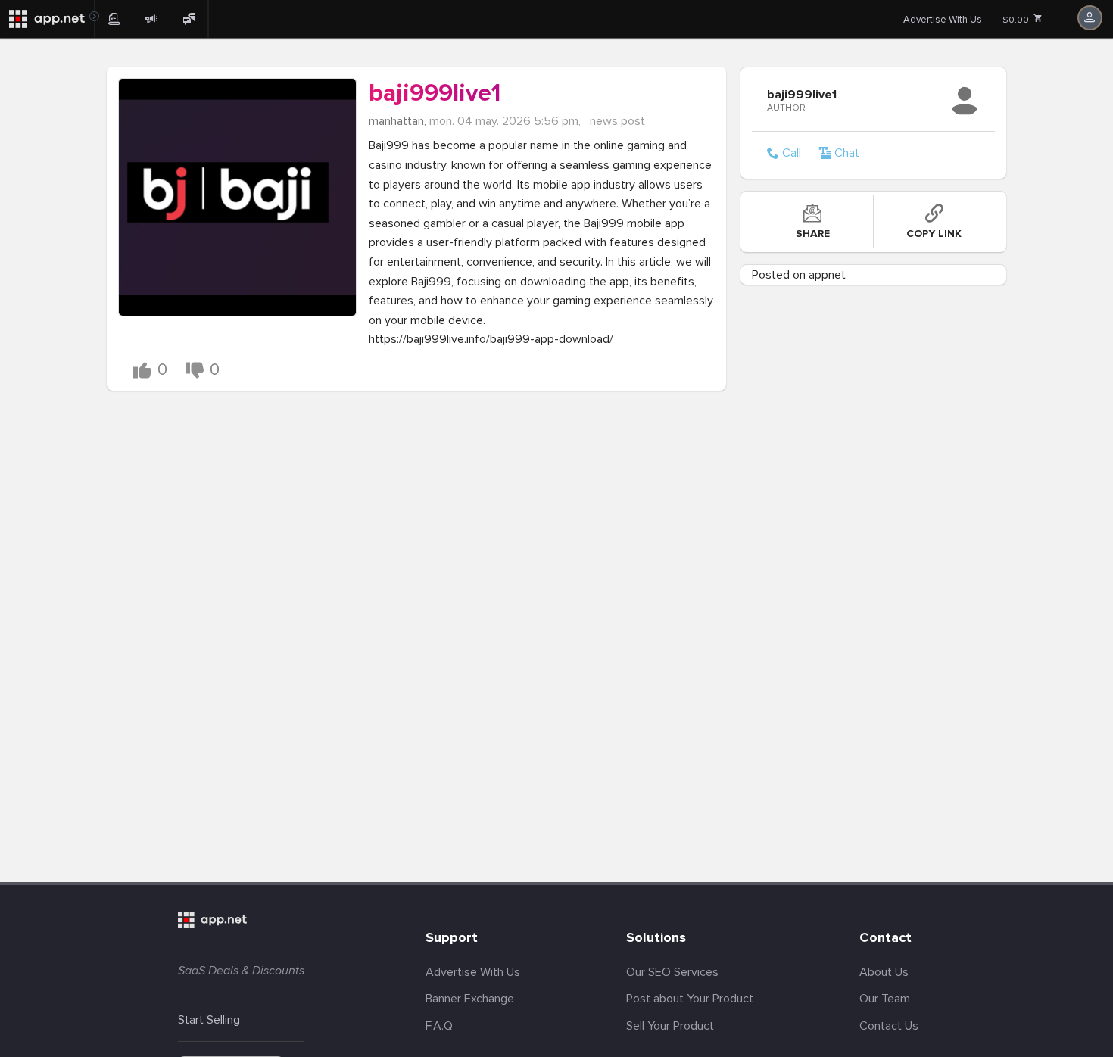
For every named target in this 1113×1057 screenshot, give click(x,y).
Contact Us (888, 1026)
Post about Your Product (689, 999)
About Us (884, 972)
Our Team (884, 999)
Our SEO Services (672, 972)
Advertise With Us (942, 20)
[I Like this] (142, 370)
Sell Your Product (670, 1026)
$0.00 (1016, 20)
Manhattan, (397, 121)
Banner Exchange (470, 999)
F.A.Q (439, 1026)
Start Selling (209, 1020)
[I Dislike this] (195, 370)
